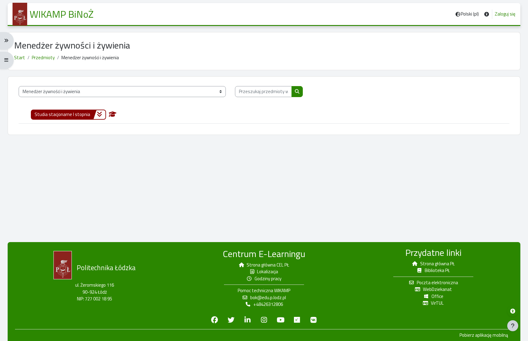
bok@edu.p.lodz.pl (268, 297)
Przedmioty (43, 57)
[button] (486, 14)
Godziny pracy (268, 278)
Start (19, 57)
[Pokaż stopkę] (512, 325)
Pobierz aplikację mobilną (484, 335)
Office (437, 296)
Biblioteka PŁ (437, 270)
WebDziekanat (437, 289)
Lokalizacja (267, 271)
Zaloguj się (505, 14)
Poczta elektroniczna (437, 282)
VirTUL (437, 303)
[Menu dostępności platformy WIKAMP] (512, 311)
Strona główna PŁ (437, 263)
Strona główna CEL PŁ (268, 264)
